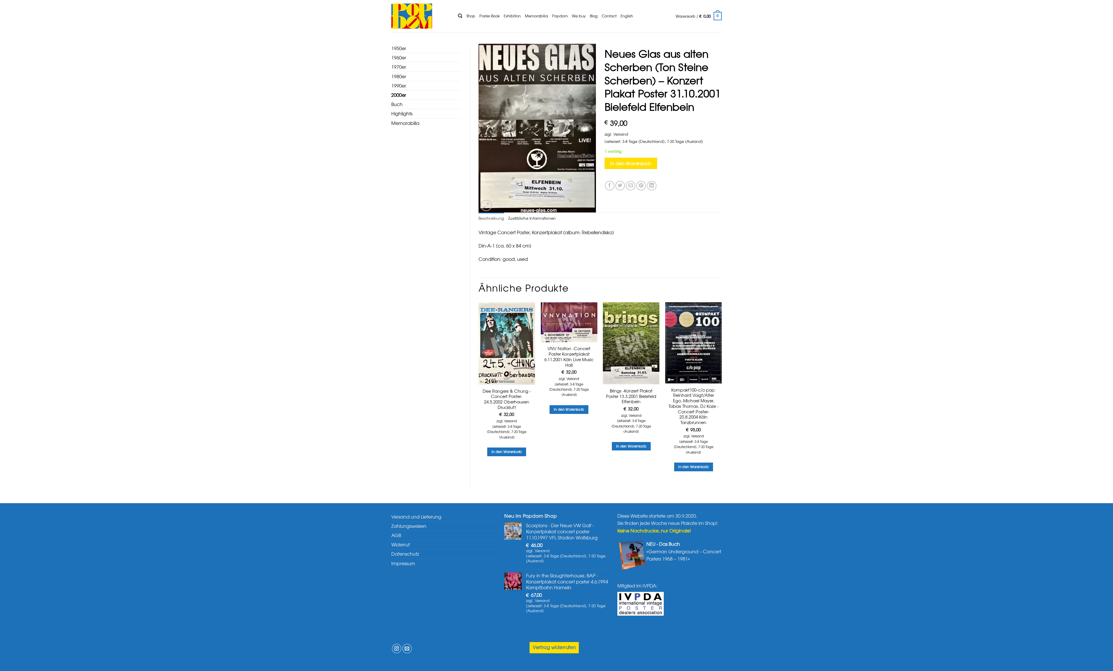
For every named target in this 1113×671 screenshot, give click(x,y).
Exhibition (512, 16)
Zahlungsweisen (408, 525)
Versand (620, 134)
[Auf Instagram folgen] (396, 648)
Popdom (560, 16)
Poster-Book (489, 16)
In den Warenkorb (630, 163)
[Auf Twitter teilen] (620, 185)
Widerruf (400, 544)
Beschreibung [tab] (491, 218)
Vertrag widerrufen (554, 647)
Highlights (401, 113)
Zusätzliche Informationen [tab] (532, 218)
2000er (398, 94)
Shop (470, 16)
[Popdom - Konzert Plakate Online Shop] (420, 16)
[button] (699, 16)
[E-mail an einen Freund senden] (630, 185)
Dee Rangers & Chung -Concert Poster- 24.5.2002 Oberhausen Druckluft (507, 399)
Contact (609, 16)
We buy (579, 16)
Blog (594, 16)
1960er (398, 57)
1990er (398, 85)
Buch (397, 104)
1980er (398, 76)
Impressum (403, 563)
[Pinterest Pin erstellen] (641, 185)
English (627, 16)
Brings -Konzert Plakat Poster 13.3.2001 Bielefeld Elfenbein (631, 396)
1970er (398, 66)
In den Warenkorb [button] (507, 451)
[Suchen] (460, 15)
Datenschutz (405, 553)
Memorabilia (536, 16)
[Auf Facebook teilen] (609, 185)
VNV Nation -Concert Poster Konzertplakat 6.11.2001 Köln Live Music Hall (569, 357)
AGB (396, 535)
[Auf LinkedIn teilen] (651, 185)
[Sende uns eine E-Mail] (407, 648)
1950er (398, 48)
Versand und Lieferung (416, 516)
